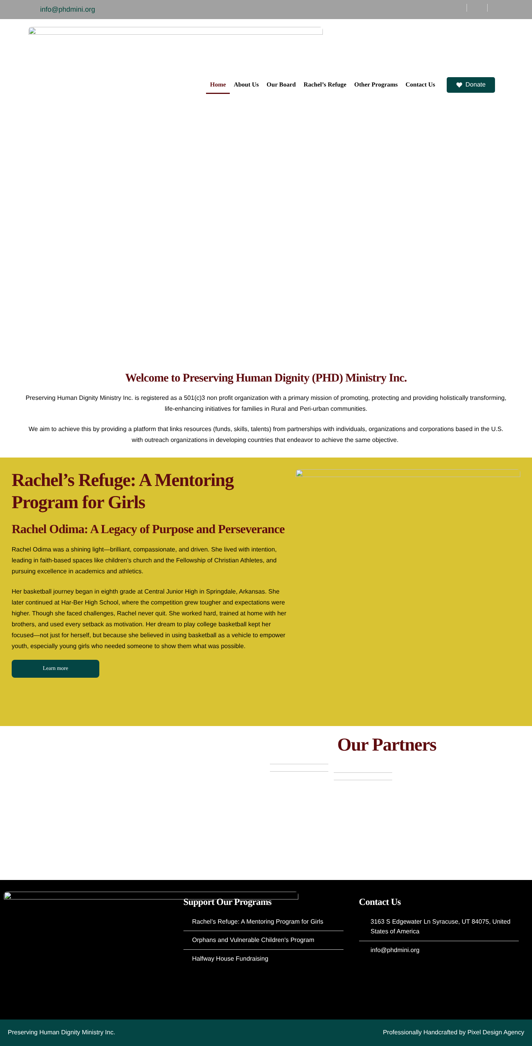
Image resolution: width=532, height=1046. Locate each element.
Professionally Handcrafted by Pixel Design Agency (453, 1032)
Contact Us (420, 84)
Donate (475, 84)
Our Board (281, 84)
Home (218, 84)
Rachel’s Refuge (324, 84)
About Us (246, 84)
